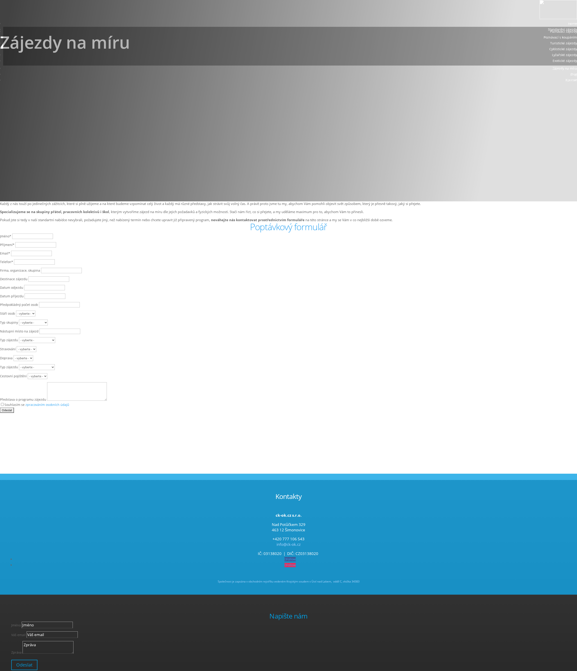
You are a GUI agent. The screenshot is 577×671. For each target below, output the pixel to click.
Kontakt (571, 80)
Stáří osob (7, 313)
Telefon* (6, 262)
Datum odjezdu (11, 287)
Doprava (6, 358)
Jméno (16, 625)
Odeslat (24, 665)
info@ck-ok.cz (289, 544)
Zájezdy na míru (565, 68)
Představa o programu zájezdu (23, 399)
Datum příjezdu (12, 296)
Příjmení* (7, 245)
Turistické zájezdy (563, 43)
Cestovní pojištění (13, 376)
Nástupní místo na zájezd (19, 331)
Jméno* (5, 236)
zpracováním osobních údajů (47, 405)
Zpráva (16, 652)
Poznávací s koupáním (560, 37)
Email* (5, 253)
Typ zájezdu (9, 340)
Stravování (8, 349)
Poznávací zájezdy (563, 31)
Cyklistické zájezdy (563, 49)
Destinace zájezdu (13, 279)
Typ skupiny (9, 322)
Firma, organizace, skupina (20, 270)
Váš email (18, 635)
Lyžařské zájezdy (564, 55)
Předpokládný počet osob (19, 305)
